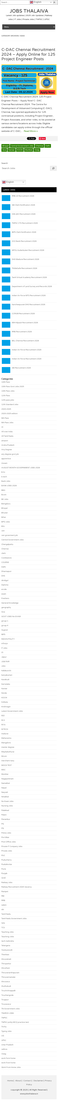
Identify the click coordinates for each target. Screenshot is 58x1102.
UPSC (3, 1040)
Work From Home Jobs (11, 1067)
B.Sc (3, 472)
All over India (7, 432)
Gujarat (4, 630)
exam (3, 594)
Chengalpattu (7, 544)
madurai (4, 734)
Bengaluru (5, 504)
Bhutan (4, 513)
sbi (2, 909)
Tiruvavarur (6, 1004)
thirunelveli (6, 959)
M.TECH (4, 729)
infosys (4, 643)
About (18, 1080)
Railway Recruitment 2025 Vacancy (16, 887)
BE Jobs (4, 499)
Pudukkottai (6, 864)
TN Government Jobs (10, 1009)
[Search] (53, 168)
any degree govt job (10, 454)
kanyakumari (6, 675)
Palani (3, 815)
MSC (3, 770)
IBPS (3, 634)
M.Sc (3, 725)
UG (2, 1036)
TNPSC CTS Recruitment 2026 (25, 223)
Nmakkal (5, 797)
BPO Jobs (5, 522)
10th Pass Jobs (7, 391)
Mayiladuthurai (7, 752)
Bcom (3, 495)
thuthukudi (6, 986)
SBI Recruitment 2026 (21, 368)
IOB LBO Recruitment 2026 (23, 214)
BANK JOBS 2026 (9, 486)
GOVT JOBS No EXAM (11, 616)
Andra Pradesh (7, 445)
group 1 (4, 621)
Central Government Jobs (22, 146)
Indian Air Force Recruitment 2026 (26, 350)
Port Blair (5, 837)
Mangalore (6, 743)
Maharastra (6, 738)
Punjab (4, 873)
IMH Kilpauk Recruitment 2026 (25, 323)
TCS (3, 927)
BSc (3, 526)
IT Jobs (4, 648)
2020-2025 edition (9, 413)
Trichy (3, 1027)
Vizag (36, 150)
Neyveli (4, 792)
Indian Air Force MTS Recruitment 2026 (29, 295)
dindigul (4, 580)
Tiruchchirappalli (8, 991)
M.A (3, 720)
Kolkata (4, 702)
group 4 (4, 625)
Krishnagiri (6, 707)
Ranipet (4, 891)
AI (2, 427)
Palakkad (5, 810)
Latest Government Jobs (12, 711)
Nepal (3, 788)
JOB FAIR (5, 661)
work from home (8, 1063)
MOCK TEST (6, 765)
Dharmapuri (6, 571)
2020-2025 (6, 409)
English (10, 182)
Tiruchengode (7, 995)
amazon (4, 441)
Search (4, 163)
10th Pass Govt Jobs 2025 (12, 386)
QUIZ (3, 878)
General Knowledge (9, 603)
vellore (4, 1049)
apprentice (6, 459)
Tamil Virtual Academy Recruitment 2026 (29, 277)
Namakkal (5, 783)
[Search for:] (23, 2)
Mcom (4, 756)
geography (6, 607)
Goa (4, 150)
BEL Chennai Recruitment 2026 (25, 341)
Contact (27, 1080)
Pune (3, 869)
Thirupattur (6, 964)
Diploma (4, 585)
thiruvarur (5, 981)
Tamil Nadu (6, 914)
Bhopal (5, 146)
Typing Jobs (6, 1031)
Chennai (39, 146)
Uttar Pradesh (7, 1045)
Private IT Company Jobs (11, 846)
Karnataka (5, 684)
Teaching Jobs (7, 932)
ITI (2, 652)
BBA (3, 490)
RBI (2, 896)
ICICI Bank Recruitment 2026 (24, 241)
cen (3, 531)
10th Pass (5, 382)
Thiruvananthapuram (10, 973)
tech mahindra (7, 941)
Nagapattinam (7, 779)
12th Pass (5, 395)
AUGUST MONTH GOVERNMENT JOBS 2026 (20, 468)
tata (3, 923)
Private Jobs (6, 851)
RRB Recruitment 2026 (22, 332)
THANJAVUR (6, 950)
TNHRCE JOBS (7, 1013)
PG (2, 824)
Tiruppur (5, 1000)
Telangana (5, 945)
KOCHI (20, 150)
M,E (3, 715)
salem (3, 905)
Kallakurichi (6, 671)
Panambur (5, 819)
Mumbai (28, 150)
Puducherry (6, 860)
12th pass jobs (7, 400)
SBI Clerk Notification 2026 (23, 205)
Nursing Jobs (7, 806)
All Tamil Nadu (7, 436)
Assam (4, 463)
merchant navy (7, 761)
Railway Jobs (6, 882)
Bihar (3, 517)
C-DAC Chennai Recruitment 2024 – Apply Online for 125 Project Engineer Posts (28, 54)
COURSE (5, 562)
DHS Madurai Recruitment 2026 (25, 259)
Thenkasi (5, 954)
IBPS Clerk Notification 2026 (24, 232)
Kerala (4, 693)
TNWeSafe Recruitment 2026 (24, 268)
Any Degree (6, 449)
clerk (3, 553)
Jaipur (4, 657)
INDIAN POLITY (7, 639)
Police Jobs (6, 833)
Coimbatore (6, 558)
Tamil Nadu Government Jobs (14, 918)
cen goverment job (9, 535)
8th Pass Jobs (7, 422)
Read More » (31, 131)
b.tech (4, 477)
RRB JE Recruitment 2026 (23, 196)
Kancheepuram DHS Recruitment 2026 (28, 304)
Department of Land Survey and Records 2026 (32, 286)
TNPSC (4, 1018)
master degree (7, 747)
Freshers (5, 598)
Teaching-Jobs (7, 937)
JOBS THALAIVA (29, 11)
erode (4, 589)
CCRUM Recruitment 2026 (23, 313)
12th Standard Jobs (9, 404)
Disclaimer (38, 1080)
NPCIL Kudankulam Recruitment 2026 (28, 250)
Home (10, 1080)
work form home (8, 1058)
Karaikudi (5, 679)
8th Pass (5, 418)
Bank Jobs (5, 481)
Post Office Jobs (8, 842)
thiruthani (5, 968)
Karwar (11, 150)
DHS (3, 576)
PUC (3, 855)
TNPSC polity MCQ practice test (15, 1022)
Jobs (3, 666)
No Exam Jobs (7, 801)
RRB (3, 900)
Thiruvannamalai (8, 977)
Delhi (47, 146)
